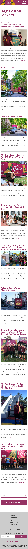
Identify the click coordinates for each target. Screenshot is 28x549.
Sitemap (14, 527)
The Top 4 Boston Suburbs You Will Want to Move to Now (12, 157)
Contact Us (14, 515)
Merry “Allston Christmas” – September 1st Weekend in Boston (13, 446)
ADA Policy (14, 524)
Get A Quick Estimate (13, 502)
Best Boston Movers (10, 68)
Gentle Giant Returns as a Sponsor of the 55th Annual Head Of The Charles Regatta (13, 247)
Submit (21, 536)
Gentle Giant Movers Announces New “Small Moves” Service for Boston (12, 25)
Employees (14, 517)
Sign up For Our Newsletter (14, 533)
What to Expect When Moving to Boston (10, 289)
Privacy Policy (14, 522)
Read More (24, 60)
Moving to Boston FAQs (11, 116)
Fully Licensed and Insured (14, 529)
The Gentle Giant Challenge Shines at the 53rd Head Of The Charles (13, 386)
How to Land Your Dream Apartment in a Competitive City (13, 207)
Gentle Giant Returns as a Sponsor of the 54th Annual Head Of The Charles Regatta (13, 332)
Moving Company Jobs (14, 520)
